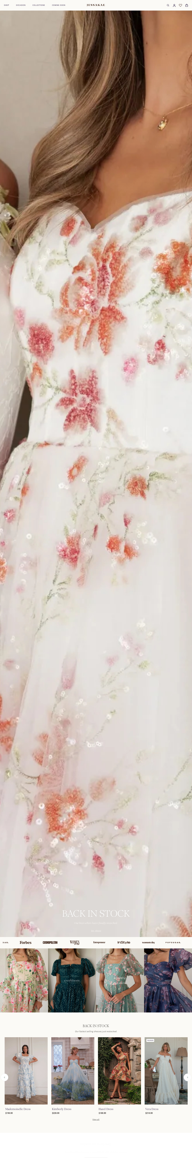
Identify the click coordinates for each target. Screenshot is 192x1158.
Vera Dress (152, 1109)
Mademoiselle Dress (18, 1109)
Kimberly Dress (61, 1109)
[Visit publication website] (18, 942)
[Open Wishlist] (180, 5)
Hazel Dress (106, 1109)
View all (96, 1119)
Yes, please (96, 930)
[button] (6, 5)
